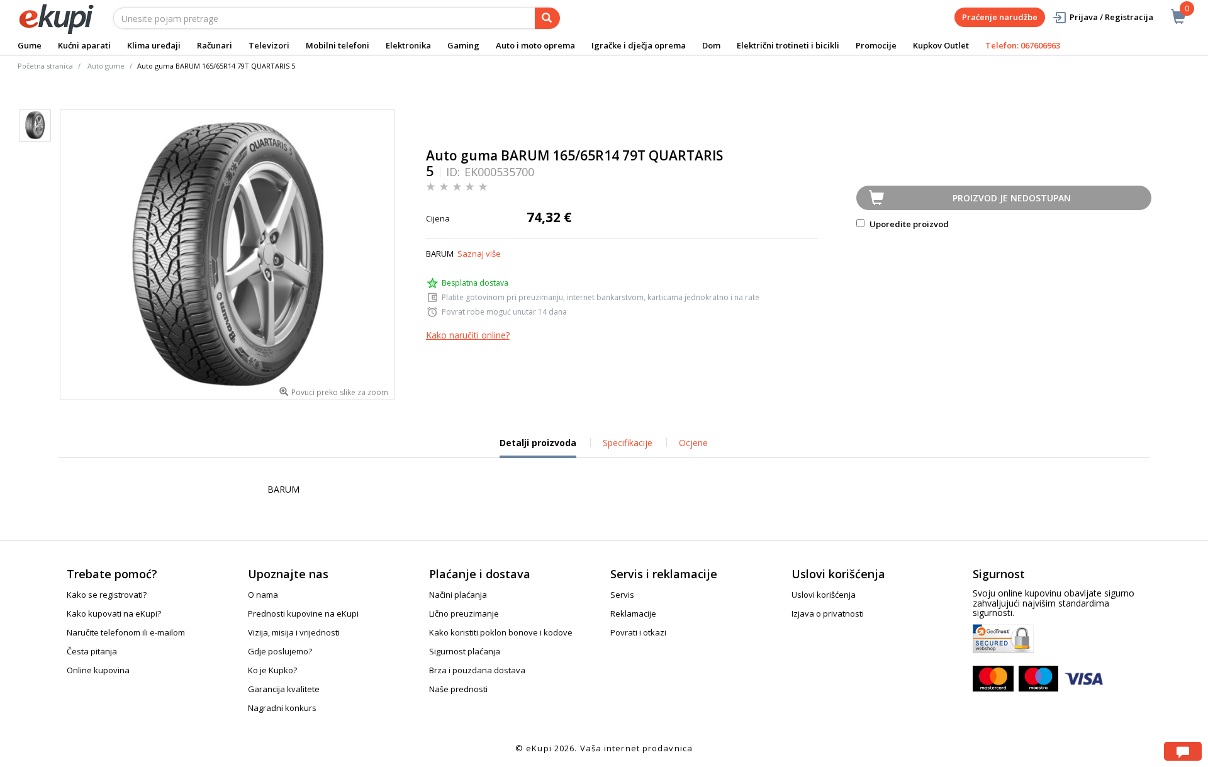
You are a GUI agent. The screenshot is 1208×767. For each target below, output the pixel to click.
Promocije (876, 45)
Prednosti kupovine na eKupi (303, 613)
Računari (214, 45)
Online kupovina (98, 670)
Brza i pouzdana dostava (477, 670)
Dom (711, 45)
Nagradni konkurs (282, 708)
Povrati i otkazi (638, 632)
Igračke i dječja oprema (638, 45)
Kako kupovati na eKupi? (114, 613)
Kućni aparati (84, 45)
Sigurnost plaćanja (464, 651)
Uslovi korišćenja (823, 594)
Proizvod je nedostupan (1012, 198)
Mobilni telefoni (337, 45)
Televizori (269, 45)
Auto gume (106, 65)
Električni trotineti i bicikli (788, 45)
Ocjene (693, 443)
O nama (263, 594)
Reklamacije (633, 613)
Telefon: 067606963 (1022, 45)
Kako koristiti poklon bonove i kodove (501, 632)
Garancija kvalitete (284, 689)
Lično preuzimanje (464, 613)
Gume (30, 45)
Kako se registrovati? (107, 594)
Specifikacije (627, 443)
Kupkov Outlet (941, 45)
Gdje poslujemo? (280, 651)
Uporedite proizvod (908, 224)
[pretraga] (547, 18)
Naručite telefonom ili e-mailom (126, 632)
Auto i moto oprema (535, 45)
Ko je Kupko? (272, 670)
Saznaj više (479, 253)
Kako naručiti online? (468, 335)
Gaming (463, 45)
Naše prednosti (458, 689)
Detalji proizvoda (538, 447)
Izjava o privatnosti (827, 613)
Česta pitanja (92, 651)
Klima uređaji (154, 45)
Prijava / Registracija (1111, 17)
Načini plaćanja (458, 594)
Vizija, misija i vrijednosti (294, 632)
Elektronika (408, 45)
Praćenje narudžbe (999, 17)
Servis (622, 594)
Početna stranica (45, 65)
